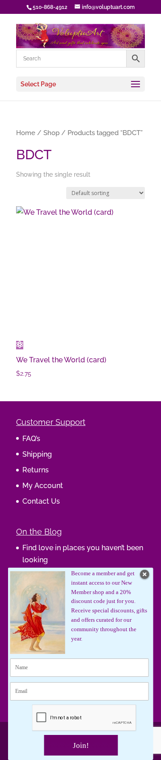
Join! (81, 745)
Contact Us (41, 501)
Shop (51, 132)
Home (25, 132)
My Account (42, 485)
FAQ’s (31, 438)
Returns (35, 470)
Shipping (37, 454)
